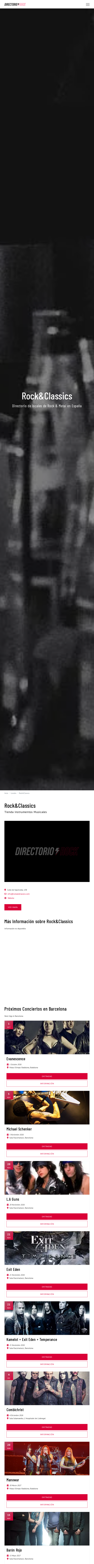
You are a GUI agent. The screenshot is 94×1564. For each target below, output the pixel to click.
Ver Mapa (13, 907)
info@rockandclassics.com (19, 894)
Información (47, 1083)
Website (10, 898)
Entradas (47, 1076)
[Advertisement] (17, 944)
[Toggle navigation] (88, 4)
